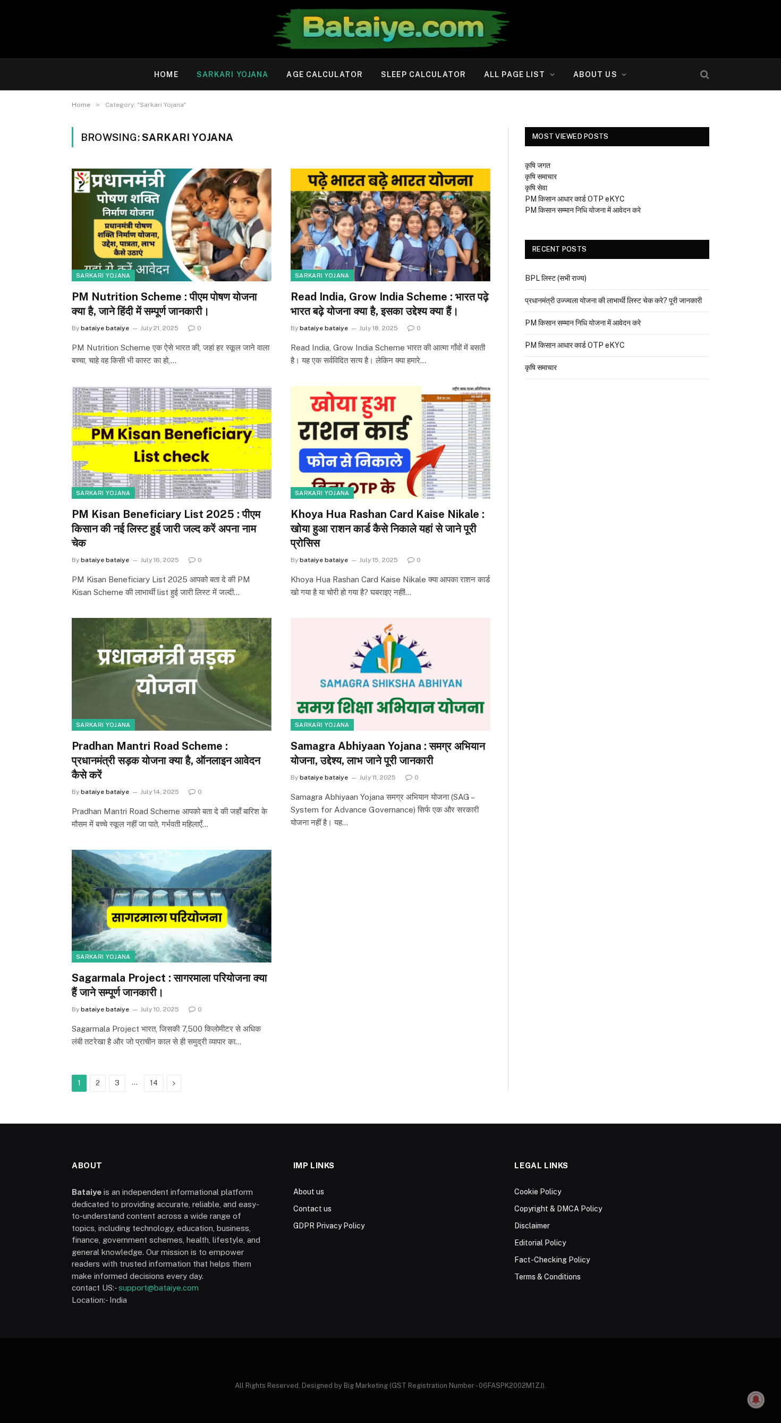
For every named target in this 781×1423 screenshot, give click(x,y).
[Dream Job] (391, 29)
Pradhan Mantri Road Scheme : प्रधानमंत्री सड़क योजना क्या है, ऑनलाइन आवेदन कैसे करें (166, 760)
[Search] (703, 75)
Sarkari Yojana (233, 74)
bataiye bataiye (105, 328)
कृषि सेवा (536, 187)
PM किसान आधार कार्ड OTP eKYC (575, 199)
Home (166, 74)
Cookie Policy (537, 1191)
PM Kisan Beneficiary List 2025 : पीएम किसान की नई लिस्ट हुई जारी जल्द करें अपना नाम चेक (166, 528)
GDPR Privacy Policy (328, 1225)
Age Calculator (324, 74)
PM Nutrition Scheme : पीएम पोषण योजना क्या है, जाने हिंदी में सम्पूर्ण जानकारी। (164, 303)
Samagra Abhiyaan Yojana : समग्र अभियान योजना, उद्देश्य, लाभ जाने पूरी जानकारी (388, 753)
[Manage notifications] (756, 1399)
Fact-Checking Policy (552, 1259)
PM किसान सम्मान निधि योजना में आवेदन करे (583, 210)
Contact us (312, 1208)
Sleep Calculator (423, 74)
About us (595, 74)
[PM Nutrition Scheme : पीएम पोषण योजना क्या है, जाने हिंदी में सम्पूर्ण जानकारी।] (171, 225)
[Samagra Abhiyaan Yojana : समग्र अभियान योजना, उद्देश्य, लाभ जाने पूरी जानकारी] (390, 674)
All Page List (515, 74)
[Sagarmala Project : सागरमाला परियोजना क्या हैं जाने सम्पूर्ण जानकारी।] (171, 906)
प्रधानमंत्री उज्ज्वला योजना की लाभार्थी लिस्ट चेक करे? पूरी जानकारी (613, 300)
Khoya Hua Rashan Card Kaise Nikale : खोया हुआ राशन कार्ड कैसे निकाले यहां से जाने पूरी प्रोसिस (388, 528)
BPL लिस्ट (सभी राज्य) (556, 278)
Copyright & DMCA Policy (558, 1208)
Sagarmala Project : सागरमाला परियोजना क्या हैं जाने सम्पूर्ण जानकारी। (169, 985)
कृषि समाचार (541, 176)
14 (154, 1083)
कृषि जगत (537, 165)
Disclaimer (532, 1225)
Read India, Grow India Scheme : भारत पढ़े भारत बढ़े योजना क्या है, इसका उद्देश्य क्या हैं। (390, 303)
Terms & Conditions (547, 1277)
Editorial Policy (540, 1242)
